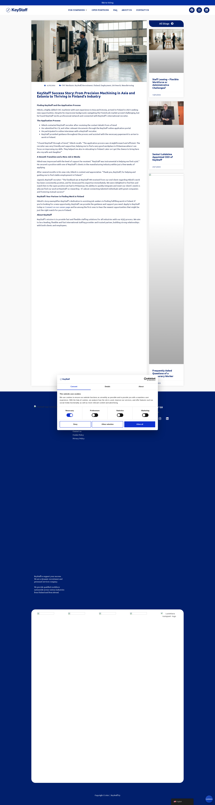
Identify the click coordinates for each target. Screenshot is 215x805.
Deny (75, 424)
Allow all (139, 424)
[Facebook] (192, 10)
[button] (77, 10)
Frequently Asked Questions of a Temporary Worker (162, 373)
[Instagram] (199, 10)
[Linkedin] (206, 10)
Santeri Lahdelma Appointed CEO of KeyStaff (162, 157)
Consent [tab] (74, 387)
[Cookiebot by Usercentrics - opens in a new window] (145, 379)
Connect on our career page (57, 207)
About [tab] (141, 387)
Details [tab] (107, 387)
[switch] (95, 415)
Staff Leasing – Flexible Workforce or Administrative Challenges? (165, 83)
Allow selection (108, 424)
